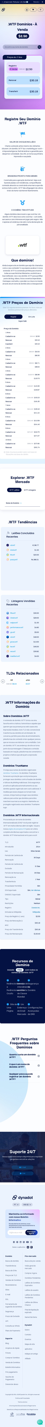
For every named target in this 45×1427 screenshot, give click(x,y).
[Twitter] (24, 1242)
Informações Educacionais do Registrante (22, 1406)
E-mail (23, 1167)
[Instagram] (17, 1242)
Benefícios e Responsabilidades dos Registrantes (22, 1409)
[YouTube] (27, 1242)
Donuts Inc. (36, 908)
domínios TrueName (10, 773)
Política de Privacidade (22, 1398)
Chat (23, 1173)
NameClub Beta (31, 1317)
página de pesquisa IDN (17, 829)
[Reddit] (31, 1242)
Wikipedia (36, 912)
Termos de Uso (22, 1402)
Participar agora (31, 1232)
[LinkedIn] (20, 1242)
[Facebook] (14, 1242)
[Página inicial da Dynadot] (3, 10)
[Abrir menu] (40, 10)
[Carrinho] (33, 10)
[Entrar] (27, 10)
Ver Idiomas (35, 890)
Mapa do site (30, 1344)
